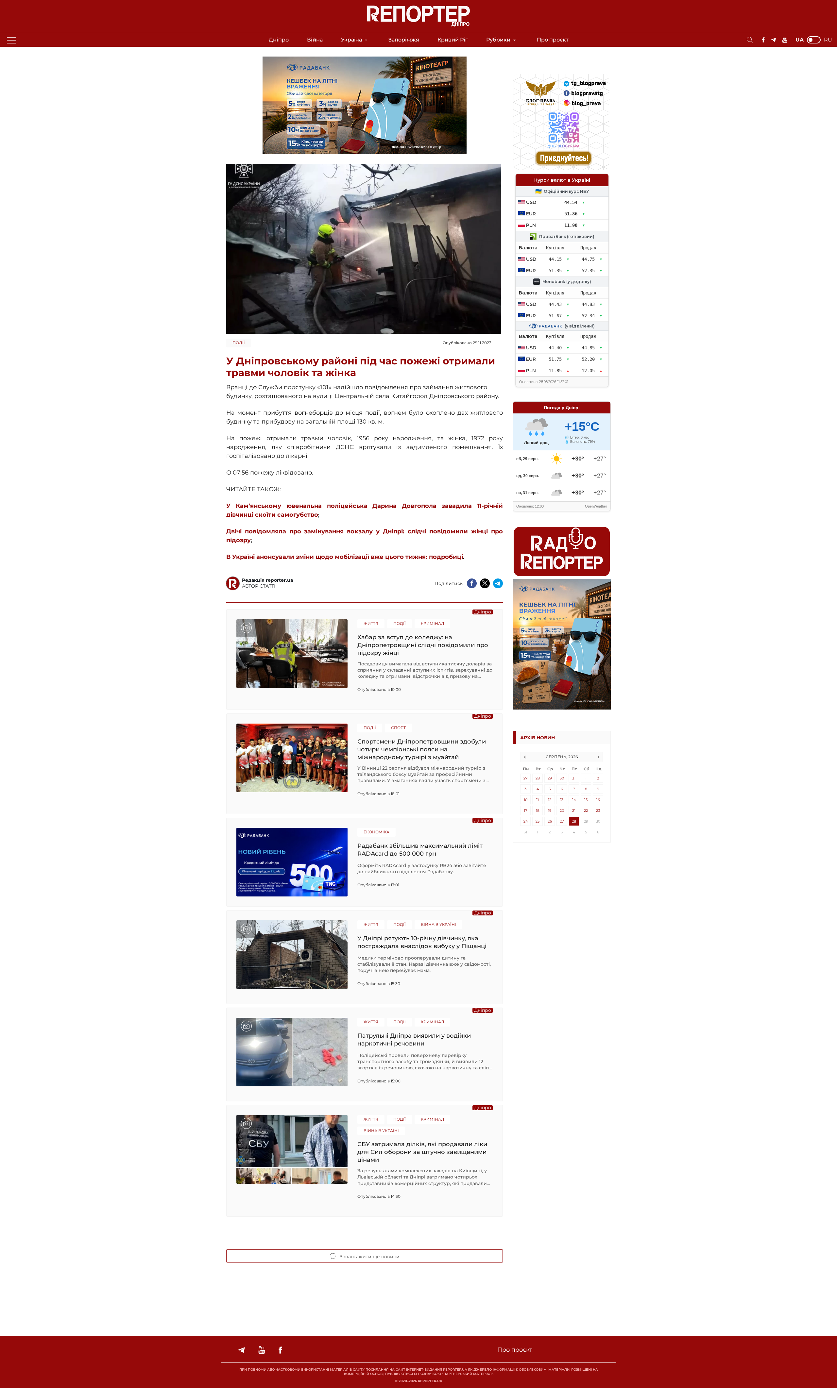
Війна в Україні (438, 924)
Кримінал (432, 623)
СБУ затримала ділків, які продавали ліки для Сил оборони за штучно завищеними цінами (422, 1152)
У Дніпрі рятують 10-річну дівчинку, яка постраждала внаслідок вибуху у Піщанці (422, 942)
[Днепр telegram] (773, 40)
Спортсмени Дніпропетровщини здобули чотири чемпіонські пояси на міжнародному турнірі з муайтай (421, 749)
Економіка (376, 831)
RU (828, 39)
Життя (371, 623)
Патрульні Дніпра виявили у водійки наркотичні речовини (414, 1039)
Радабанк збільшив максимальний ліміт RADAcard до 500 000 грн (420, 849)
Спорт (398, 727)
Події (238, 342)
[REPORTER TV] (785, 40)
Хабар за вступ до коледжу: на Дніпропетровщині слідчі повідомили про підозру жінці (422, 645)
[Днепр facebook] (763, 40)
